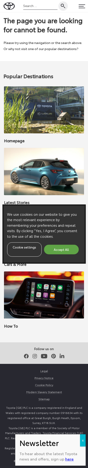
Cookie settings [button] (24, 247)
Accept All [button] (61, 249)
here (69, 458)
